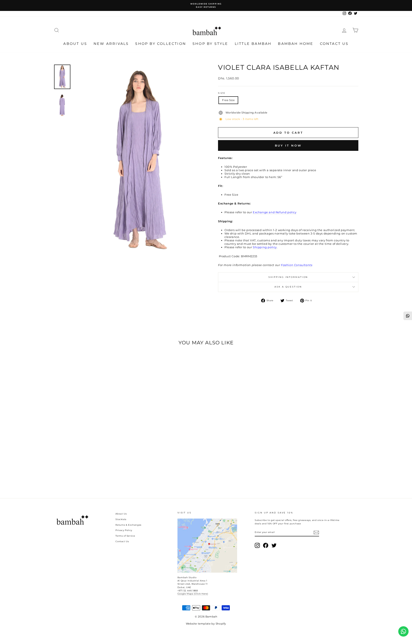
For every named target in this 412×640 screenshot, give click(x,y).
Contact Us (334, 44)
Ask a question (288, 287)
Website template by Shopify (206, 623)
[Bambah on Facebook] (265, 545)
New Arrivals (111, 44)
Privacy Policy (123, 530)
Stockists (120, 519)
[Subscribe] (316, 532)
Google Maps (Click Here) (192, 593)
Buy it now (288, 145)
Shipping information (288, 277)
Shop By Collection (160, 44)
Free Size (228, 100)
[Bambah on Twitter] (274, 545)
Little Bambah (253, 44)
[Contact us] (403, 631)
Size (222, 93)
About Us (75, 44)
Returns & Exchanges (128, 524)
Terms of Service (125, 535)
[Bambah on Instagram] (257, 545)
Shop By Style (210, 44)
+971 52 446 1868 (187, 590)
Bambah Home (295, 44)
